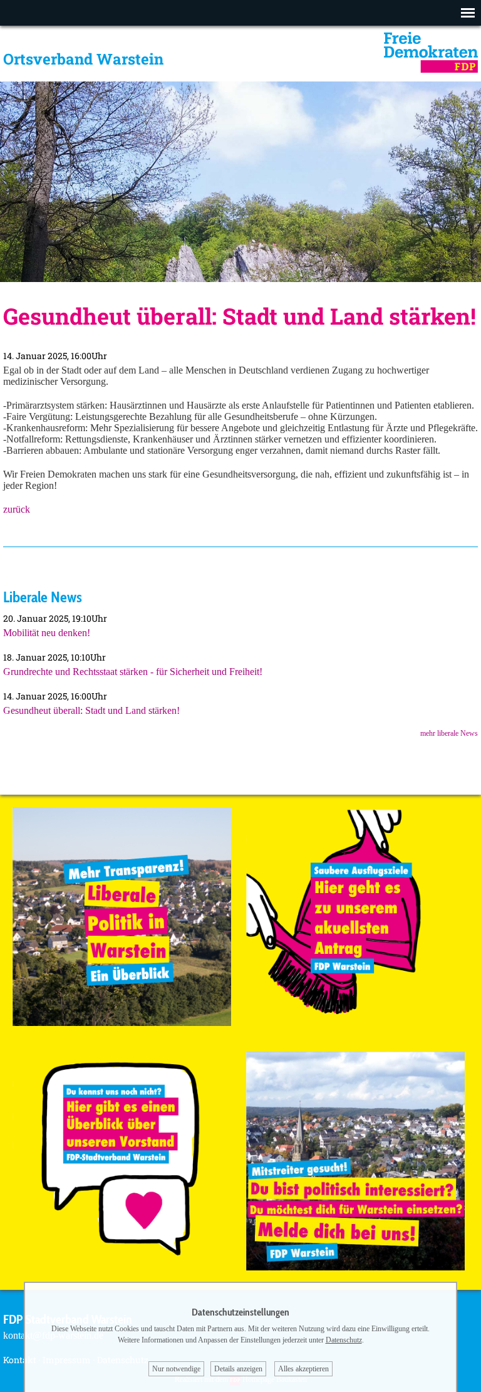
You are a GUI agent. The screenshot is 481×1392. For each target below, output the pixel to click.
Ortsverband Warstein (83, 59)
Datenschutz (344, 1340)
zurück (16, 509)
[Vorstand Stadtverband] (122, 1267)
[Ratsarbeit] (122, 1022)
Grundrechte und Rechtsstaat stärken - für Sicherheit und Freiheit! (132, 671)
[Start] (431, 69)
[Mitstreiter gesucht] (355, 1267)
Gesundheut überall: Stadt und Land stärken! (91, 710)
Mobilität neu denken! (46, 632)
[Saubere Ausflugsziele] (355, 1022)
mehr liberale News (449, 733)
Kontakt (19, 1360)
